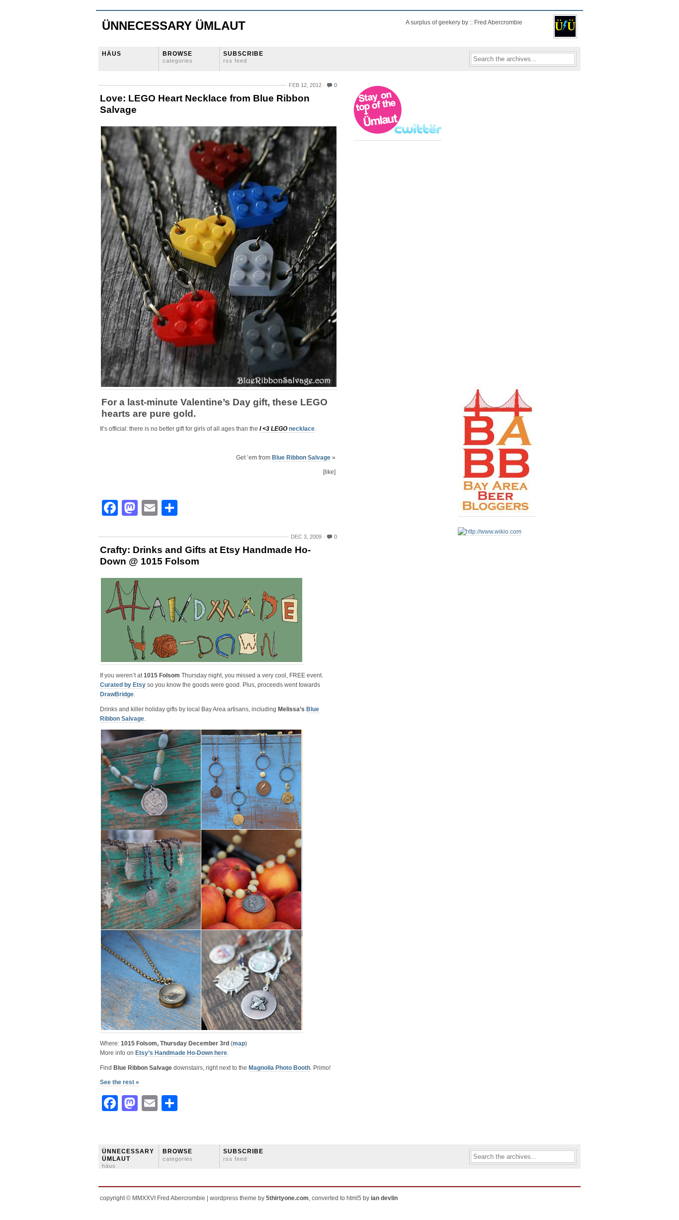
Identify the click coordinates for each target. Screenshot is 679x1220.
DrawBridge (117, 694)
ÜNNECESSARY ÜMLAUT (128, 1158)
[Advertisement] (497, 234)
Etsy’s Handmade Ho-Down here (181, 1052)
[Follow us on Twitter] (398, 137)
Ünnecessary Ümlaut (174, 25)
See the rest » (119, 1082)
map (239, 1043)
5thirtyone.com (287, 1198)
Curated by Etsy (123, 684)
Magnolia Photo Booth (279, 1067)
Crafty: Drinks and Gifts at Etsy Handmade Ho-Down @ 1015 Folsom (205, 555)
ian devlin (384, 1198)
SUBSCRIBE (243, 57)
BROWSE (178, 57)
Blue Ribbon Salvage (301, 457)
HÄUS (111, 53)
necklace (287, 428)
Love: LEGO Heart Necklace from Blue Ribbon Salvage (205, 104)
